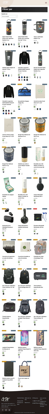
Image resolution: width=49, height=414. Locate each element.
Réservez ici (27, 402)
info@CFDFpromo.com (37, 403)
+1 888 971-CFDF (36, 401)
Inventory (9, 36)
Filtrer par (7, 9)
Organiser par (4, 13)
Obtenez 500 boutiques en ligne (20, 402)
